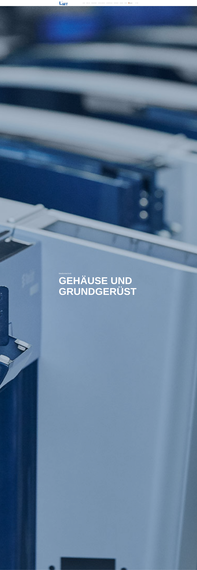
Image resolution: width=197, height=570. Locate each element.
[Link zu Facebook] (136, 3)
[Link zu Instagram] (137, 3)
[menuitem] (84, 3)
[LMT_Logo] (63, 3)
